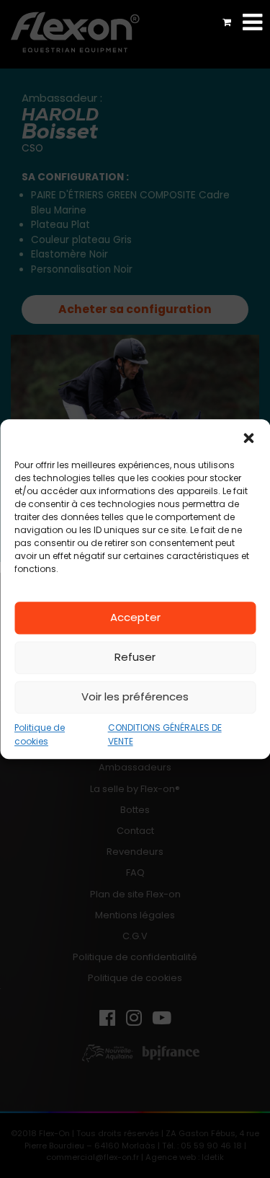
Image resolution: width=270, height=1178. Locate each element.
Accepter (135, 617)
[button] (248, 437)
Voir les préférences (135, 696)
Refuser (135, 656)
